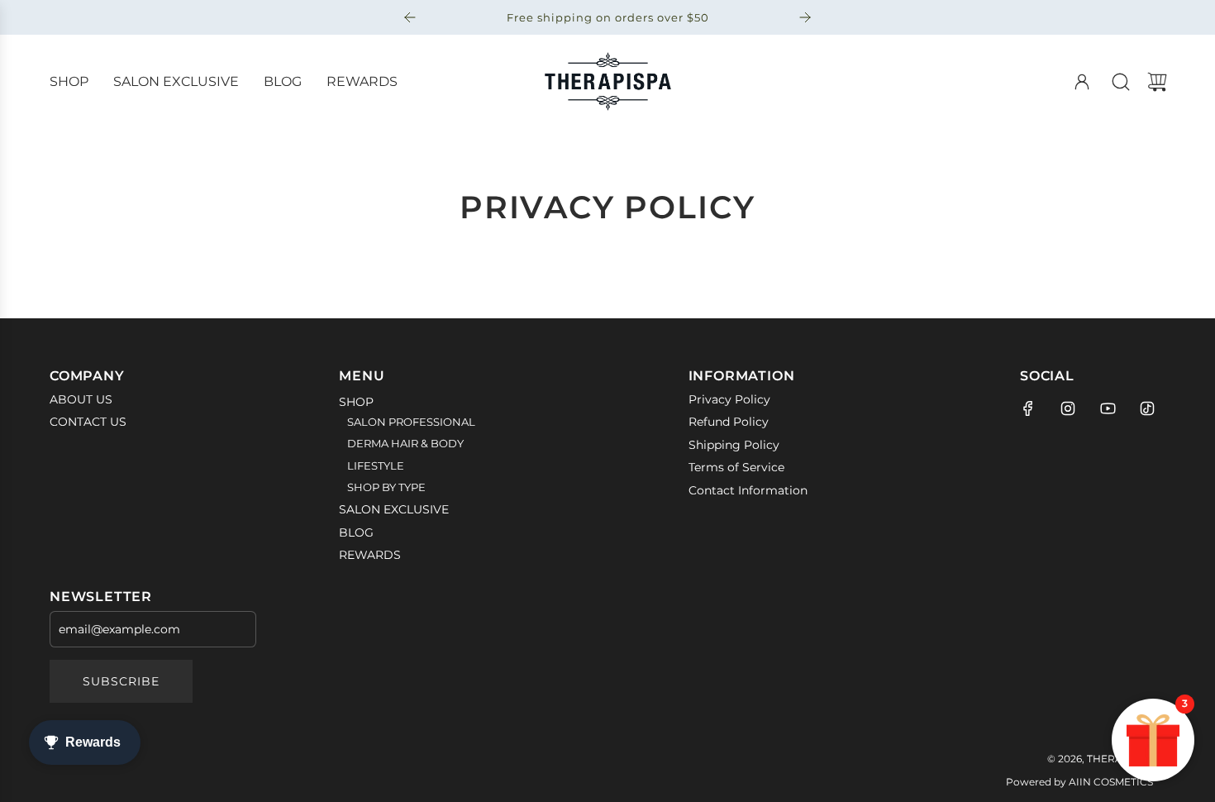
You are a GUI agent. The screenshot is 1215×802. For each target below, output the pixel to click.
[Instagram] (1068, 408)
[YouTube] (1107, 408)
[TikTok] (1147, 408)
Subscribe (121, 681)
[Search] (1121, 82)
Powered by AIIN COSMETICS (1079, 782)
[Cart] (1157, 82)
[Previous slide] (410, 17)
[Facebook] (1028, 408)
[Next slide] (805, 17)
